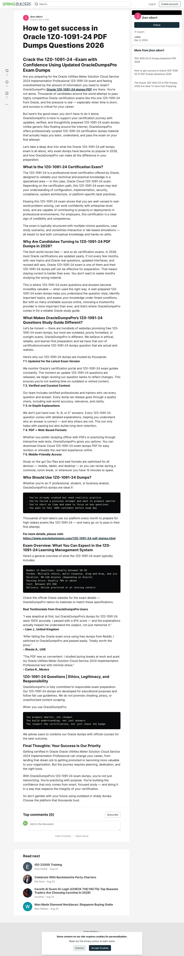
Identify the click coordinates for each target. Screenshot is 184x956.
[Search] (36, 4)
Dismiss (79, 948)
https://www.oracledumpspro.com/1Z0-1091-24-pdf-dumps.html (69, 538)
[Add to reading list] (7, 94)
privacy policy (91, 941)
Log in (152, 4)
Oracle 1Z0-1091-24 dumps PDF (69, 89)
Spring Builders (91, 931)
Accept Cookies (100, 948)
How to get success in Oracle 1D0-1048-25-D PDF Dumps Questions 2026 (156, 72)
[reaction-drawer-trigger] (7, 72)
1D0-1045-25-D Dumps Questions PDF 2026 (155, 60)
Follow (156, 25)
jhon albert (36, 16)
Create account (169, 4)
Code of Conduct (63, 836)
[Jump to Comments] (7, 83)
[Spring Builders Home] (16, 4)
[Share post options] (7, 104)
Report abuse (82, 836)
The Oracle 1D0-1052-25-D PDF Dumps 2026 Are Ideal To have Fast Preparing (155, 84)
